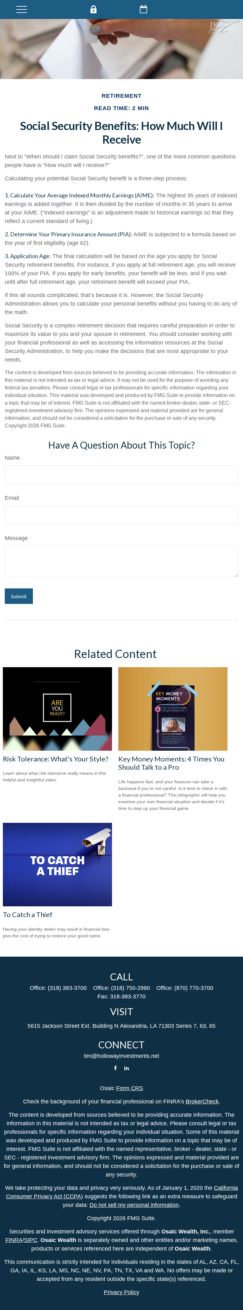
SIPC (30, 1240)
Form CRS (129, 1088)
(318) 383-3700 (67, 988)
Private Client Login (93, 9)
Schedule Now (143, 9)
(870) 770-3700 (193, 988)
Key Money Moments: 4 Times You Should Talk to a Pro (171, 762)
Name (12, 458)
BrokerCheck (202, 1101)
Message (16, 538)
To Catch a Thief (28, 914)
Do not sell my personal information (134, 1205)
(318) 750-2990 (130, 988)
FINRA (13, 1240)
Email (12, 498)
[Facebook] (115, 1068)
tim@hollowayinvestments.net (121, 1056)
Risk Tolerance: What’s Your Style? (56, 758)
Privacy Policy (121, 1292)
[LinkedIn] (126, 1068)
